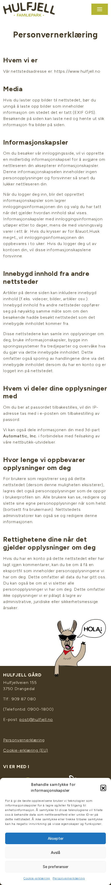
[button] (103, 787)
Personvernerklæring (69, 878)
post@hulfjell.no (36, 719)
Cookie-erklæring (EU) (25, 750)
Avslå (55, 852)
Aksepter (56, 838)
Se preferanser (55, 866)
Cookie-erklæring (36, 878)
